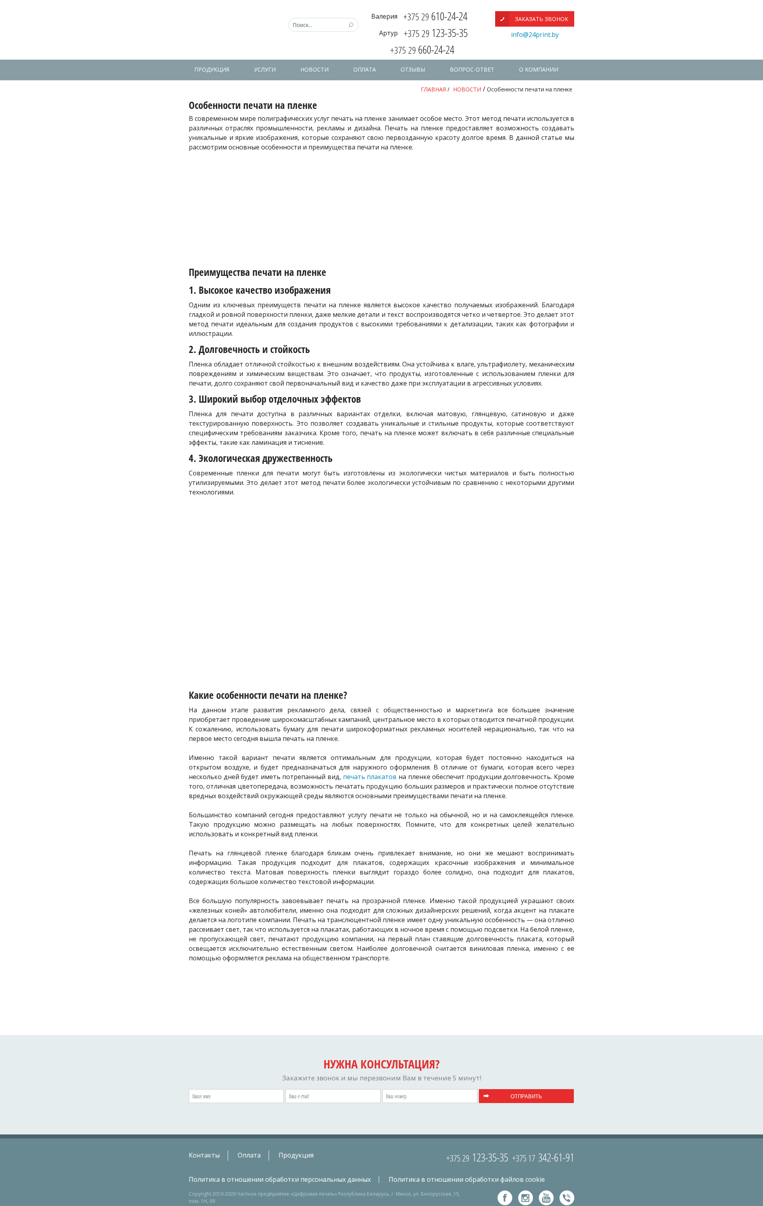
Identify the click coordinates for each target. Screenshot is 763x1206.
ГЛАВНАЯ (433, 89)
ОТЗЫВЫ (413, 69)
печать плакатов (370, 776)
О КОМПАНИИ (538, 69)
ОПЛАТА (364, 69)
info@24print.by (535, 34)
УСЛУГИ (265, 69)
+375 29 (477, 1158)
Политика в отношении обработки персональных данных (280, 1179)
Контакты (204, 1155)
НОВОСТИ (314, 69)
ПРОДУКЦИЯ (211, 69)
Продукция (296, 1155)
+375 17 (543, 1158)
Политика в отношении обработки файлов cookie (467, 1179)
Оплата (249, 1155)
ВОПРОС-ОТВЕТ (472, 69)
